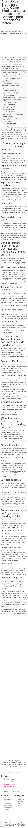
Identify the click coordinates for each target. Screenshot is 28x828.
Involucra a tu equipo (10, 104)
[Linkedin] (17, 771)
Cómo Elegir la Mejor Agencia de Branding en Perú (14, 75)
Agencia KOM (21, 825)
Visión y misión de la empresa (12, 118)
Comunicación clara (9, 100)
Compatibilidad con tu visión (12, 83)
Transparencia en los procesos (12, 92)
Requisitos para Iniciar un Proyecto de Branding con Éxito (13, 115)
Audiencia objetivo (9, 119)
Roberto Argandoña (9, 825)
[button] (2, 3)
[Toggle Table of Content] (24, 72)
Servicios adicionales (10, 112)
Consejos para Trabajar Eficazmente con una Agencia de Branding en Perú (14, 98)
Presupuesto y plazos (11, 123)
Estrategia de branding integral (13, 111)
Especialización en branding (12, 80)
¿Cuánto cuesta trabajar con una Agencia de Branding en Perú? (14, 106)
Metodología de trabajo (10, 90)
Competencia (8, 121)
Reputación (8, 81)
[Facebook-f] (10, 771)
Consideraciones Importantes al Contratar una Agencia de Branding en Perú (13, 87)
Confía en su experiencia (11, 102)
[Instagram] (14, 771)
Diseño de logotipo (9, 109)
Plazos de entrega (10, 95)
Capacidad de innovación (11, 93)
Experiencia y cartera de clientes (12, 78)
